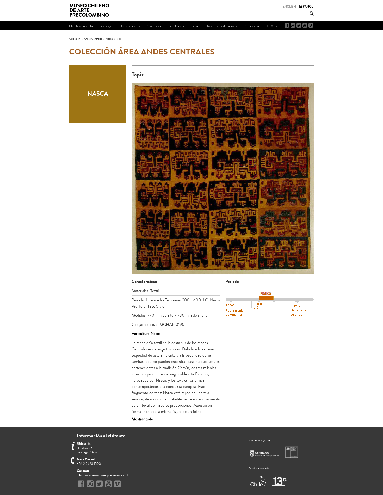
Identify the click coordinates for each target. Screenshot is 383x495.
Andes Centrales (93, 39)
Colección (74, 39)
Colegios (107, 25)
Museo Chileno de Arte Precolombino (91, 10)
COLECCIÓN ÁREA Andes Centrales (141, 52)
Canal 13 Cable (278, 481)
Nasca (109, 39)
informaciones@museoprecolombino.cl (102, 475)
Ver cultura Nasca (146, 334)
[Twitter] (298, 25)
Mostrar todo (142, 419)
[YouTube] (304, 25)
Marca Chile (258, 481)
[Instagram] (293, 25)
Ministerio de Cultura (292, 452)
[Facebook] (287, 25)
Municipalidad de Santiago (264, 454)
